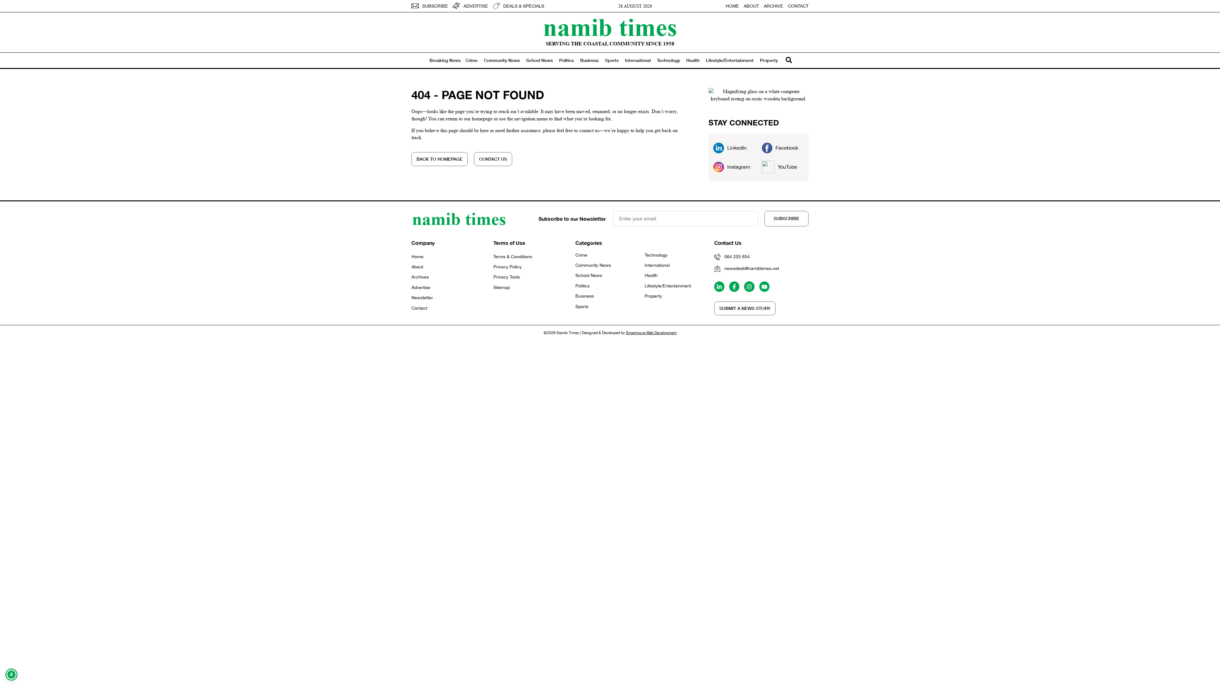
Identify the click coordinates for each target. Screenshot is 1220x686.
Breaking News (445, 60)
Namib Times (610, 27)
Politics (566, 60)
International (638, 60)
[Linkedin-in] (719, 286)
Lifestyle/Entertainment (730, 60)
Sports (612, 60)
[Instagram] (749, 286)
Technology (668, 60)
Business (589, 60)
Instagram (738, 167)
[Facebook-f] (734, 286)
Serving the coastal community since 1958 (610, 44)
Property (769, 60)
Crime (471, 60)
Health (693, 60)
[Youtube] (764, 286)
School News (539, 60)
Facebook (787, 148)
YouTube (787, 167)
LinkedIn (737, 148)
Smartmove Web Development (651, 333)
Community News (502, 60)
